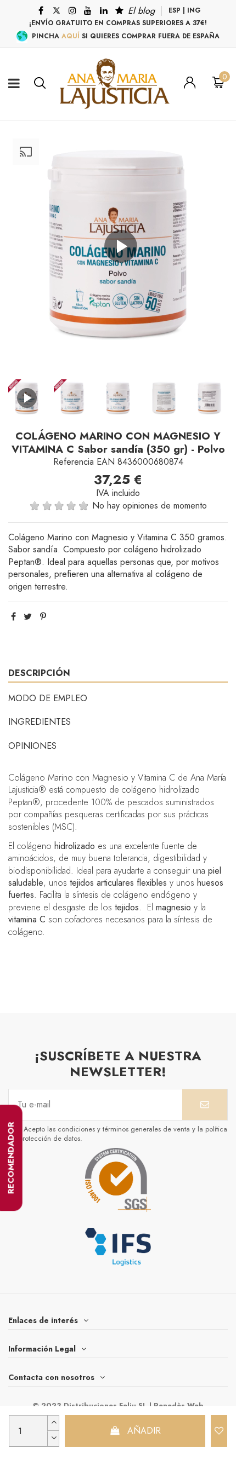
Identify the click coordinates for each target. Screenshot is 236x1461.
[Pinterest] (43, 616)
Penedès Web (179, 1405)
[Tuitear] (28, 616)
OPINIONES (32, 746)
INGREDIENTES (39, 721)
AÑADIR (144, 1430)
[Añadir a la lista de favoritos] (219, 1431)
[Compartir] (13, 616)
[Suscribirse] (204, 1104)
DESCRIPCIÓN (39, 673)
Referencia (73, 462)
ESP (174, 10)
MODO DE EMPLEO (47, 698)
